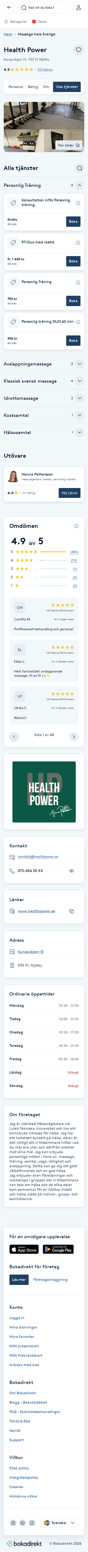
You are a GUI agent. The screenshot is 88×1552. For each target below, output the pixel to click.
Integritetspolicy (23, 1477)
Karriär (15, 1430)
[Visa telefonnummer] (71, 870)
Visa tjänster (67, 87)
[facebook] (32, 1523)
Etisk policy (19, 1468)
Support (16, 1440)
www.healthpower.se (36, 911)
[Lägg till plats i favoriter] (78, 49)
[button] (44, 212)
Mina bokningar (23, 1327)
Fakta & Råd (19, 1421)
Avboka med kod (24, 1365)
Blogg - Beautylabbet (28, 1402)
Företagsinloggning (50, 1279)
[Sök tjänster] (79, 168)
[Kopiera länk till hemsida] (71, 911)
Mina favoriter (21, 1336)
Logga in (16, 1318)
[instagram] (13, 1523)
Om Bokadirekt (22, 1393)
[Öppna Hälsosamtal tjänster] (79, 432)
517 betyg (45, 69)
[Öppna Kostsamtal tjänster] (79, 415)
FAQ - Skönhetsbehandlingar (34, 1412)
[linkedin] (22, 1523)
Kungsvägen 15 (31, 951)
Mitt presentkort (24, 1346)
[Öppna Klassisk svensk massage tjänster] (79, 381)
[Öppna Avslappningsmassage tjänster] (79, 364)
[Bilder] (44, 792)
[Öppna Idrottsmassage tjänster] (79, 398)
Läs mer (19, 1279)
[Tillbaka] (9, 7)
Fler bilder (66, 145)
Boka (73, 221)
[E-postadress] (46, 857)
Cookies (16, 1487)
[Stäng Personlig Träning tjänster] (79, 185)
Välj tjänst (69, 493)
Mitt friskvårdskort (25, 1355)
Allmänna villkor (23, 1496)
